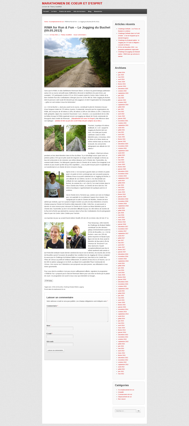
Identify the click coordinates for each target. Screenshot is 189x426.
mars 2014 (121, 328)
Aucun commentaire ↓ (80, 35)
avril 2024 (121, 79)
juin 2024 (121, 75)
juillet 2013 (121, 344)
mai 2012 (121, 374)
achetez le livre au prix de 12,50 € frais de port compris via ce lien (77, 121)
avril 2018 (121, 217)
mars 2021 (121, 137)
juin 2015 (121, 295)
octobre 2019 (122, 176)
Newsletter (98, 11)
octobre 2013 (122, 339)
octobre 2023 (122, 91)
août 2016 (121, 263)
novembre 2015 (123, 284)
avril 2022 (121, 114)
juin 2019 (121, 185)
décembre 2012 (123, 357)
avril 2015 (121, 300)
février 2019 (121, 194)
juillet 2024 (121, 72)
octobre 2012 (122, 362)
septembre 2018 (123, 206)
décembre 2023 (123, 88)
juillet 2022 (121, 107)
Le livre (54, 11)
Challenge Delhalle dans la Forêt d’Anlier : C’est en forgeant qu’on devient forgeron (128, 36)
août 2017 (121, 236)
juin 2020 (121, 157)
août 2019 (121, 180)
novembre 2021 (123, 121)
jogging (81, 287)
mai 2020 (121, 160)
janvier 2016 (122, 279)
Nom (48, 325)
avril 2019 (121, 190)
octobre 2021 (122, 123)
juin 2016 (121, 268)
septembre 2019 (123, 178)
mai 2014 (121, 323)
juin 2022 (121, 109)
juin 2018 (121, 213)
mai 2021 (121, 132)
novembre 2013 (123, 337)
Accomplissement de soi (56, 21)
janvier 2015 (122, 307)
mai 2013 (121, 348)
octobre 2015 (122, 286)
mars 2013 (121, 353)
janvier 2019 (122, 196)
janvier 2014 (122, 332)
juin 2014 (121, 321)
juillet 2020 (121, 155)
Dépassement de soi (125, 397)
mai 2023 (121, 98)
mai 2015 (121, 298)
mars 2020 (121, 164)
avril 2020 (121, 162)
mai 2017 (121, 242)
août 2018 (121, 208)
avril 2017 (121, 245)
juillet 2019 (121, 183)
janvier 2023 (122, 100)
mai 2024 (121, 77)
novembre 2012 (123, 360)
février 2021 (121, 139)
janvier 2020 (122, 169)
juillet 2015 (121, 293)
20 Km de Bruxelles (57, 287)
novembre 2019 (123, 173)
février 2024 (121, 84)
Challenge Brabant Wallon (71, 287)
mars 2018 (121, 219)
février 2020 (121, 167)
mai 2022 (121, 111)
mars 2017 (121, 247)
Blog (89, 11)
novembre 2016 (123, 256)
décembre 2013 (123, 334)
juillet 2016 (121, 265)
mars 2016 (121, 275)
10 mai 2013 (54, 35)
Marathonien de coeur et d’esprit (83, 118)
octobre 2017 (122, 231)
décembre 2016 (123, 254)
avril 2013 (121, 351)
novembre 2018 (123, 201)
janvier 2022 (122, 118)
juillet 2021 (121, 130)
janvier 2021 (122, 141)
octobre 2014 (122, 311)
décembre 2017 (123, 226)
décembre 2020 (123, 144)
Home (46, 21)
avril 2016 (121, 272)
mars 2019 (121, 192)
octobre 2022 (122, 102)
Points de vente (65, 11)
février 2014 (121, 330)
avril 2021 (121, 134)
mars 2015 (121, 302)
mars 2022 (121, 116)
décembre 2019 (123, 171)
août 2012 (121, 367)
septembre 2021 (123, 125)
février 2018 (121, 222)
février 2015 (121, 305)
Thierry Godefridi (66, 35)
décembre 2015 (123, 282)
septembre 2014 (123, 314)
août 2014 (121, 316)
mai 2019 (121, 187)
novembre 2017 (123, 229)
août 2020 (121, 153)
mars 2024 (121, 81)
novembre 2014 (123, 309)
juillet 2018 (121, 210)
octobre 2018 (122, 203)
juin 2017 (121, 240)
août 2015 (121, 291)
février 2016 (121, 277)
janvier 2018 (122, 224)
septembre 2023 (123, 93)
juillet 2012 (121, 369)
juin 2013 (121, 346)
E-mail (49, 333)
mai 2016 (121, 270)
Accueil (46, 11)
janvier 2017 (122, 252)
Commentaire (52, 306)
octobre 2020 (122, 148)
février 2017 (121, 249)
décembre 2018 (123, 199)
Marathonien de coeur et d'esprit (72, 3)
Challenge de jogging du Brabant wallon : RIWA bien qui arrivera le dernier (129, 54)
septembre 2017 (123, 233)
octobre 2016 (122, 259)
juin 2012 (121, 371)
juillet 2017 (121, 238)
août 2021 (121, 127)
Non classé (121, 399)
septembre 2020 (123, 150)
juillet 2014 (121, 318)
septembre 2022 (123, 104)
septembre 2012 (123, 364)
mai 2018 (121, 215)
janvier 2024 (122, 86)
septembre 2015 (123, 288)
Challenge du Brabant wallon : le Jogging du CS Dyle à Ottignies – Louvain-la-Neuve (129, 42)
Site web (50, 341)
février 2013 (121, 355)
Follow (50, 281)
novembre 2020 (123, 146)
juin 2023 (121, 95)
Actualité (121, 392)
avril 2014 (121, 325)
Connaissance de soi (125, 394)
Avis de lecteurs (79, 11)
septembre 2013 (123, 341)
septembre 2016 (123, 261)
